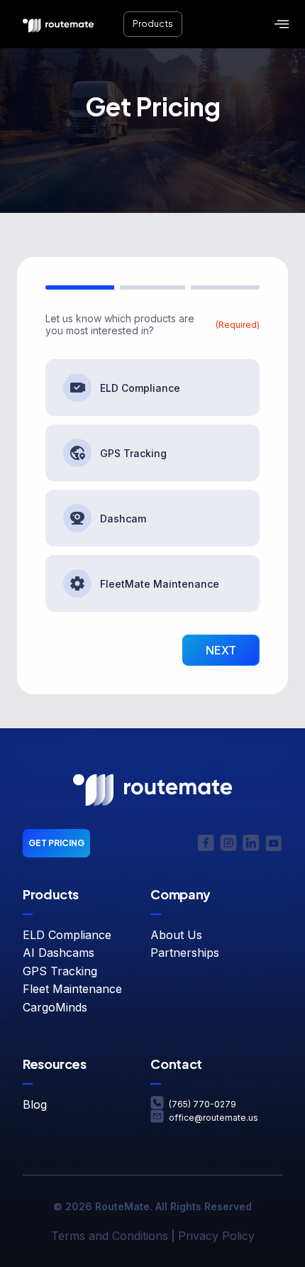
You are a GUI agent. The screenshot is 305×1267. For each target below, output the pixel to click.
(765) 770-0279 (202, 1104)
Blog (35, 1104)
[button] (282, 24)
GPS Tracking (133, 453)
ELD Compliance (140, 388)
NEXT (221, 650)
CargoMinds (55, 1007)
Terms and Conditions (109, 1236)
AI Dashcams (58, 952)
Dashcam (123, 518)
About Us (176, 935)
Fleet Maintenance (72, 989)
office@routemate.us (213, 1117)
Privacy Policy (216, 1236)
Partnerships (184, 952)
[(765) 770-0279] (157, 1102)
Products (153, 23)
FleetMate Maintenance (159, 584)
